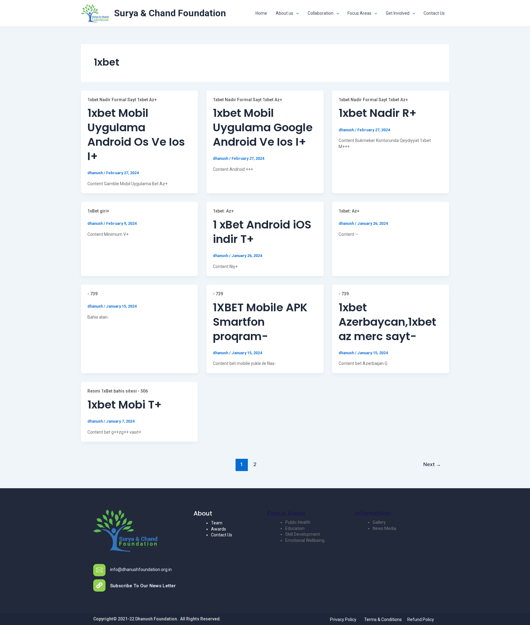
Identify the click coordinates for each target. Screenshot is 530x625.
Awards (218, 529)
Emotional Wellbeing (305, 540)
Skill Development (302, 534)
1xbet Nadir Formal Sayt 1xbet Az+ (122, 99)
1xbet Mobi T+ (124, 404)
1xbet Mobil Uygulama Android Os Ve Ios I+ (136, 134)
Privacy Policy (343, 619)
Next (432, 464)
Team (216, 522)
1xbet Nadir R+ (378, 113)
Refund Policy (420, 619)
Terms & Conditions (383, 619)
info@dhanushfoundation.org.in (141, 569)
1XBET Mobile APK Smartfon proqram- (260, 322)
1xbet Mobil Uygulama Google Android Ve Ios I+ (263, 127)
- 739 (92, 293)
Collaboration (320, 13)
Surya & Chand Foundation (170, 13)
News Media (384, 528)
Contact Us (434, 13)
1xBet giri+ (98, 211)
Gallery (379, 522)
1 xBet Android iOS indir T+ (262, 232)
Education (295, 528)
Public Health (297, 522)
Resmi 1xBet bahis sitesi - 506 (117, 391)
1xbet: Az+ (223, 211)
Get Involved (397, 13)
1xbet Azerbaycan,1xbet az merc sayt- (387, 322)
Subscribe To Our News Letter (143, 586)
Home (261, 13)
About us (284, 13)
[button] (296, 13)
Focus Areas (359, 13)
